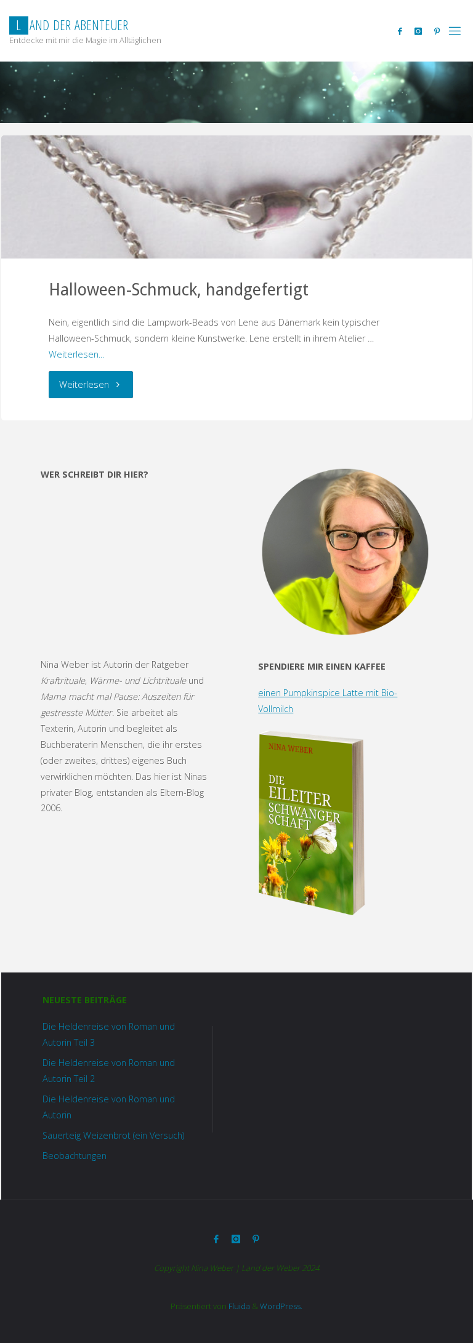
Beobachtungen (74, 1155)
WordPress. (281, 1306)
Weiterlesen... (76, 354)
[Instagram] (418, 31)
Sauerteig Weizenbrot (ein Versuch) (113, 1135)
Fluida (238, 1306)
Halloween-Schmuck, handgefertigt (179, 289)
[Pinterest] (437, 31)
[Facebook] (400, 31)
